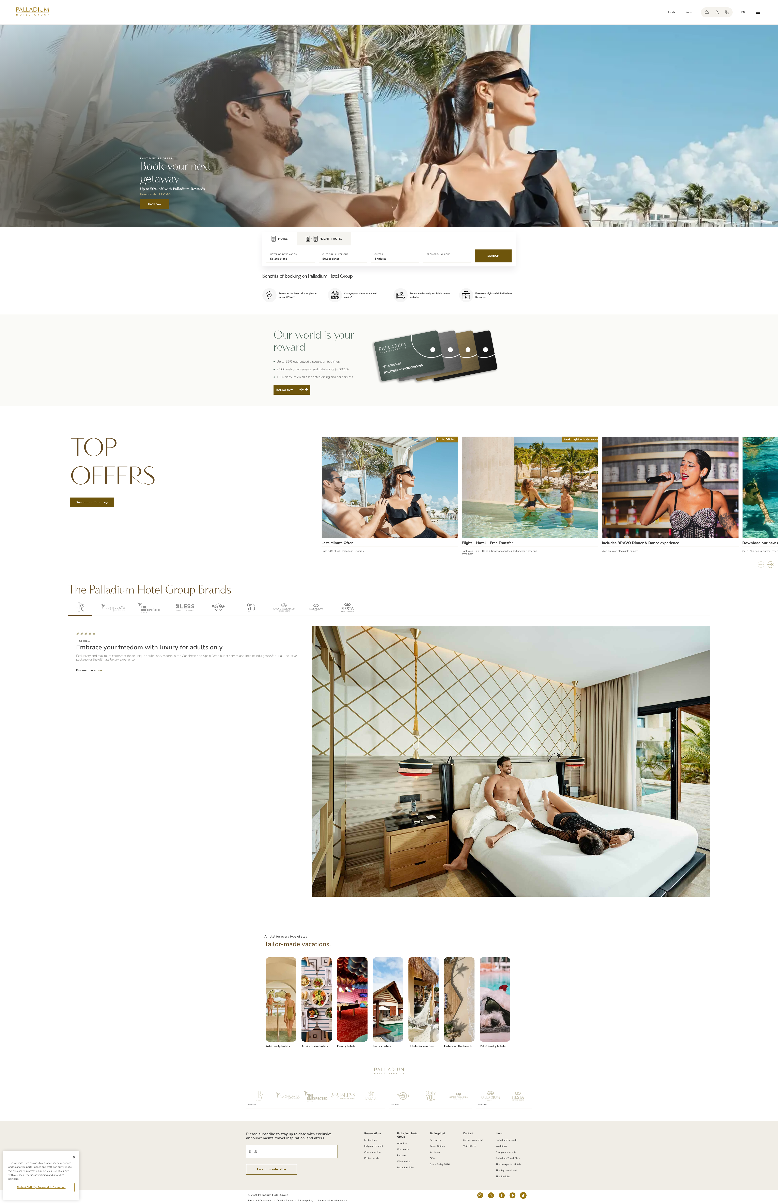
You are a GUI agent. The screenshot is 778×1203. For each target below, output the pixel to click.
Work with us (404, 1161)
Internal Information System (333, 1200)
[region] (41, 1175)
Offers (433, 1158)
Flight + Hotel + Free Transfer (487, 543)
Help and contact (373, 1146)
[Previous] (745, 208)
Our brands (403, 1149)
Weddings (501, 1146)
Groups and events (506, 1152)
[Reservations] (727, 12)
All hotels (435, 1140)
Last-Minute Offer (337, 543)
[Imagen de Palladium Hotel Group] (281, 999)
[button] (290, 255)
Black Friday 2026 (440, 1164)
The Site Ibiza (503, 1176)
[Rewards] (717, 12)
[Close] (74, 1157)
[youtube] (512, 1196)
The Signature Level (506, 1170)
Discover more (86, 670)
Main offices (469, 1146)
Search (493, 256)
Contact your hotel (473, 1140)
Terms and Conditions (259, 1200)
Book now (154, 204)
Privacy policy (305, 1200)
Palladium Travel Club (508, 1158)
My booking (370, 1140)
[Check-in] (707, 12)
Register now (285, 390)
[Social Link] (480, 1196)
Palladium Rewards (506, 1140)
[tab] (279, 238)
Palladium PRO (405, 1167)
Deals (688, 12)
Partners (401, 1155)
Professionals (371, 1158)
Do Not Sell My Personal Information (41, 1187)
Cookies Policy (285, 1200)
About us (402, 1143)
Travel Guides (437, 1146)
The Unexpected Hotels (508, 1164)
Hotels (671, 12)
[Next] (754, 208)
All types (435, 1152)
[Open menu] (758, 12)
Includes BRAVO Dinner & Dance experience (640, 543)
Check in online (372, 1152)
